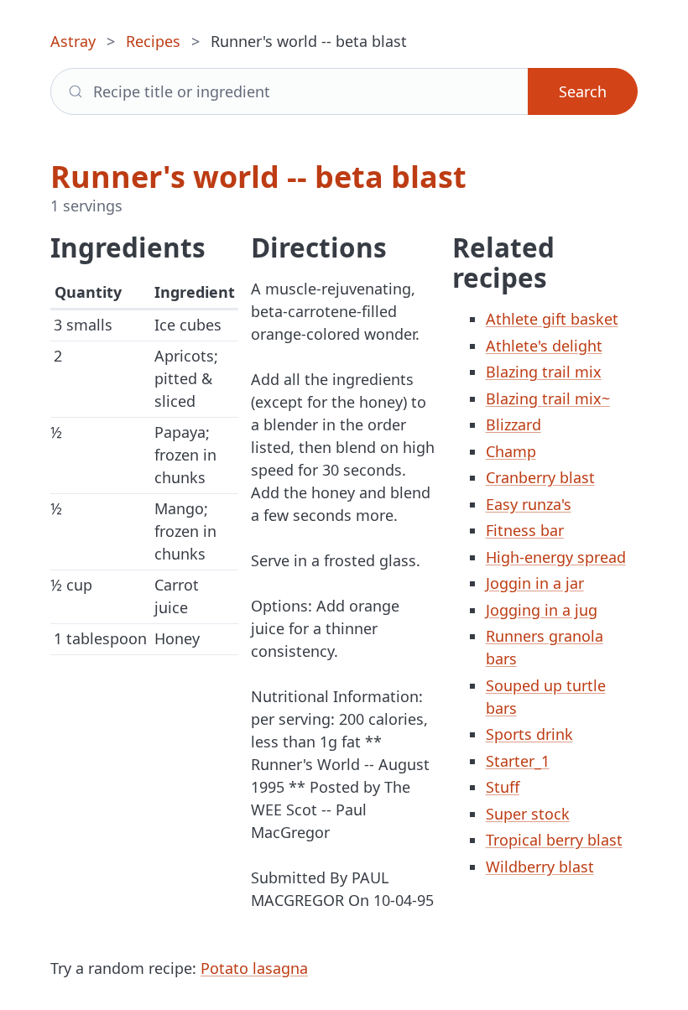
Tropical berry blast (554, 840)
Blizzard (513, 424)
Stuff (502, 787)
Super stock (528, 814)
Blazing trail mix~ (548, 398)
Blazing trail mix (544, 372)
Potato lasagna (254, 968)
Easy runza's (528, 504)
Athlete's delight (544, 346)
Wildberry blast (540, 866)
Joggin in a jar (535, 583)
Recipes (153, 41)
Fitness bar (525, 530)
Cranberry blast (540, 477)
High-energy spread (556, 557)
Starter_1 (518, 761)
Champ (511, 451)
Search (583, 91)
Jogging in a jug (541, 610)
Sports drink (529, 734)
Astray (73, 41)
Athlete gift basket (552, 319)
